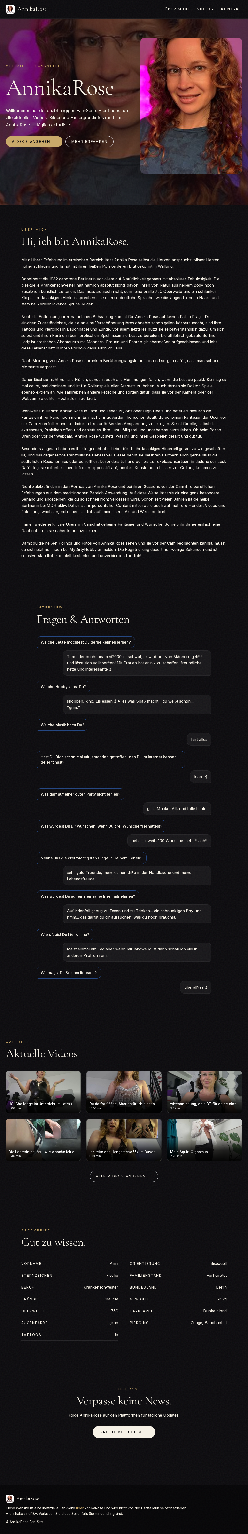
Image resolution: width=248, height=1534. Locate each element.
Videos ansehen (34, 141)
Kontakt (231, 9)
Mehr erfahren (89, 141)
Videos (205, 9)
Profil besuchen (124, 1432)
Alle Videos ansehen (124, 1176)
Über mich (177, 9)
